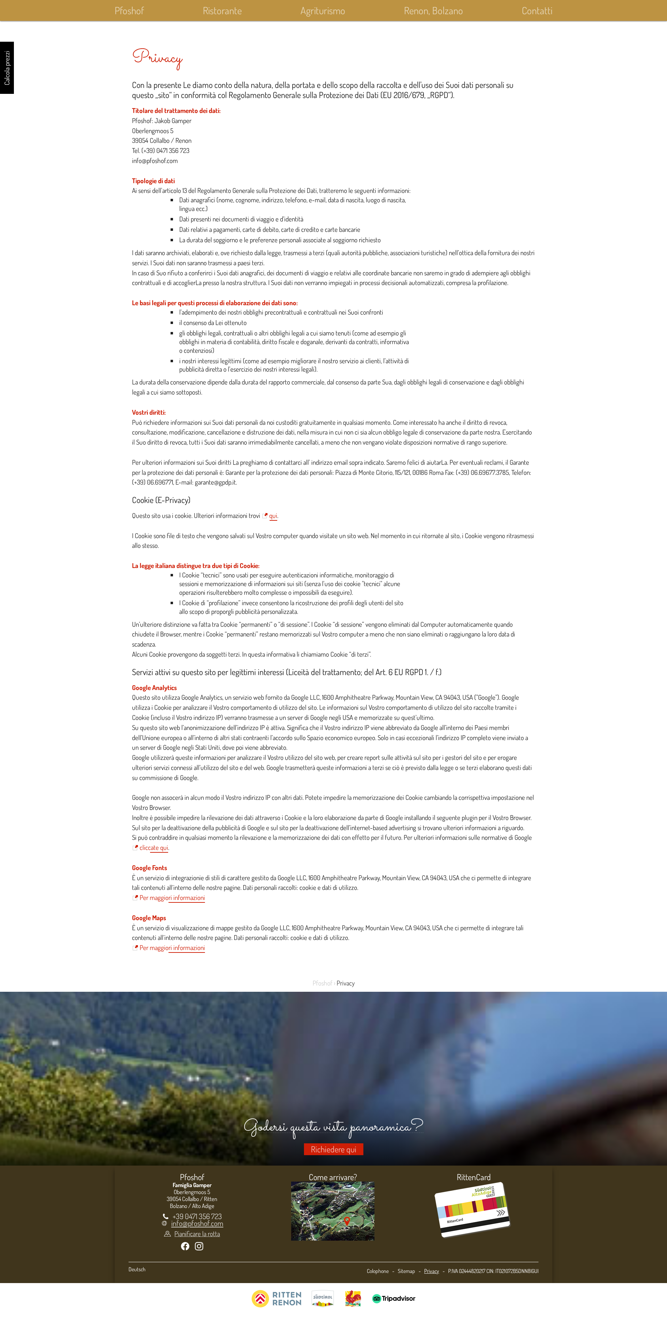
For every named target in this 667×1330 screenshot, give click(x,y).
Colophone (378, 1270)
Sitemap (406, 1270)
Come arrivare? (333, 1176)
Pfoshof (129, 10)
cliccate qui (154, 847)
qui (273, 515)
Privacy (431, 1270)
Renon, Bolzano (433, 10)
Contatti (537, 10)
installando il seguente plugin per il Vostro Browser (467, 817)
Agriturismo (322, 10)
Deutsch (137, 1269)
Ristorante (222, 10)
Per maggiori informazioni (172, 897)
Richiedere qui (333, 1149)
